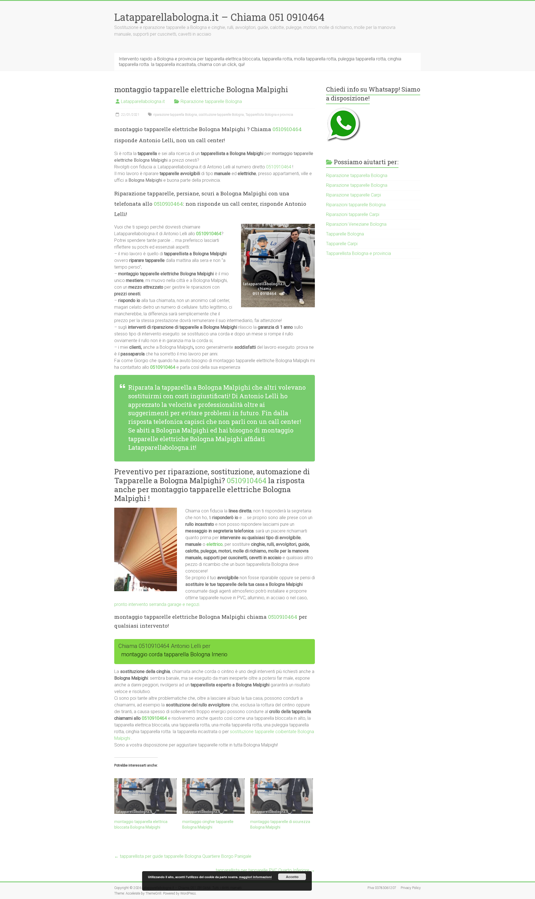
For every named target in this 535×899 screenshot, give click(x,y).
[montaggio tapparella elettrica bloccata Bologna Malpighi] (145, 796)
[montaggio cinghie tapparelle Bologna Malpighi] (213, 796)
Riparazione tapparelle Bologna (211, 101)
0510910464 (287, 129)
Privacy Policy (411, 888)
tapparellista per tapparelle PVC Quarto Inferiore (265, 870)
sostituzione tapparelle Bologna (221, 115)
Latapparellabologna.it (143, 101)
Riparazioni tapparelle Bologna (356, 204)
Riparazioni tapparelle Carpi (352, 214)
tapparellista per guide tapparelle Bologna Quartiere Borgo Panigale (182, 856)
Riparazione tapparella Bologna (356, 175)
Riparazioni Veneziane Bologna (356, 224)
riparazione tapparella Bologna (175, 115)
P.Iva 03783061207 (382, 888)
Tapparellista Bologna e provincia (269, 115)
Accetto (292, 876)
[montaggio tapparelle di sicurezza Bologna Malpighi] (281, 796)
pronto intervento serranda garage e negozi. (157, 604)
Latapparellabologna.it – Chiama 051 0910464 (219, 17)
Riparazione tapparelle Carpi (353, 195)
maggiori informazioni (255, 877)
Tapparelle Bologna (345, 234)
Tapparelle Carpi (342, 243)
